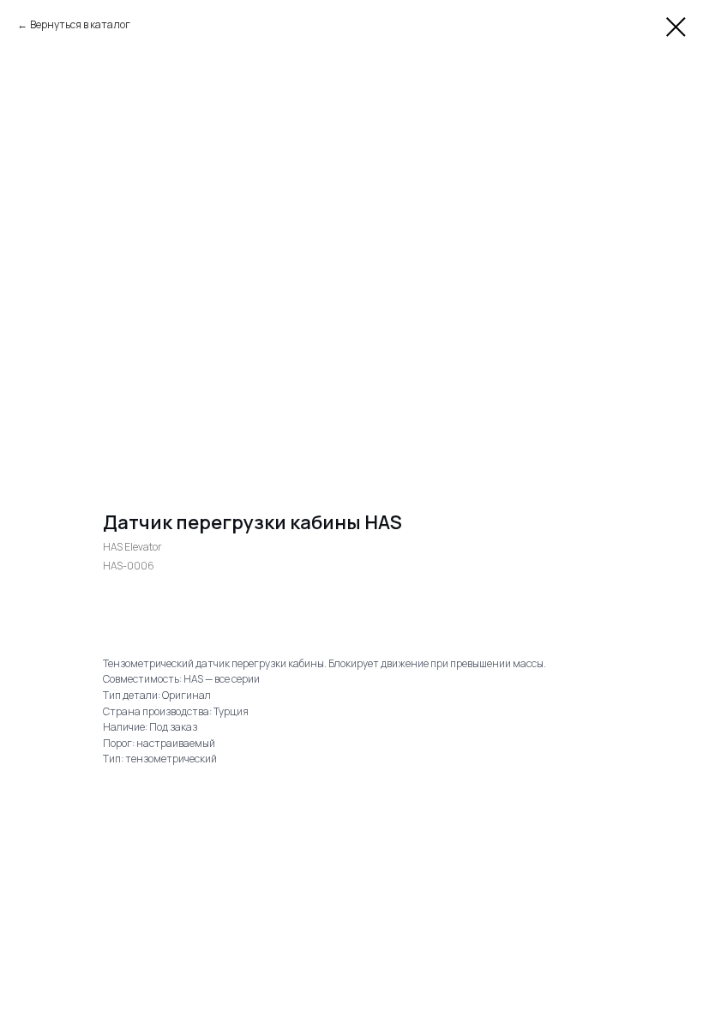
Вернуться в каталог (80, 24)
